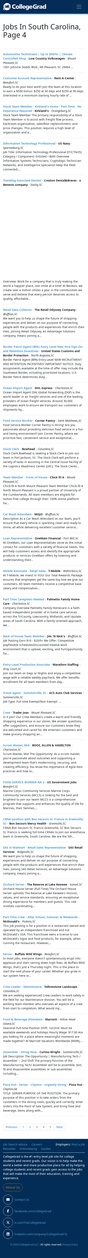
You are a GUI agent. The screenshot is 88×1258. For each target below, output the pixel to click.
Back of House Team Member (23, 636)
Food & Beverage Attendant (23, 1019)
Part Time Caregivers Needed (23, 599)
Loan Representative (17, 538)
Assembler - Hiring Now (20, 1052)
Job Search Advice (15, 1144)
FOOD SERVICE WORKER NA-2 (23, 782)
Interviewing (28, 1149)
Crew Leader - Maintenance (22, 987)
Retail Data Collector (17, 310)
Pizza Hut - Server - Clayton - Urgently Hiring (34, 1085)
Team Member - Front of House (25, 477)
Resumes (9, 1149)
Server (7, 954)
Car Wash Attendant (17, 514)
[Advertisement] (44, 233)
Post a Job (78, 1144)
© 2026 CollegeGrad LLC (24, 1244)
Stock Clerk (11, 449)
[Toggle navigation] (79, 7)
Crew (6, 713)
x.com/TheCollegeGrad (30, 1223)
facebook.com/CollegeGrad (33, 1211)
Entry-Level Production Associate (26, 664)
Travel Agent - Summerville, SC (24, 693)
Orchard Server (13, 884)
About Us (13, 1187)
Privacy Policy (70, 1244)
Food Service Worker (18, 421)
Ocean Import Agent (17, 388)
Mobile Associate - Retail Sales (24, 571)
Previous (11, 1127)
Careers (37, 1144)
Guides (46, 1149)
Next (59, 1127)
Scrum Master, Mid (16, 745)
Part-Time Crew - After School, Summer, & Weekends (40, 917)
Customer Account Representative (27, 78)
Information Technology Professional (29, 143)
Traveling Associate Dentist (22, 180)
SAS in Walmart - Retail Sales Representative (34, 847)
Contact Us (22, 1200)
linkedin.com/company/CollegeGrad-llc (41, 1234)
